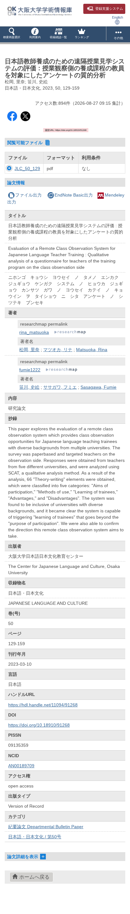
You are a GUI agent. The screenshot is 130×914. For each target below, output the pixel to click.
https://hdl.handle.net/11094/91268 (43, 704)
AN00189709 (21, 765)
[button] (11, 34)
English (117, 17)
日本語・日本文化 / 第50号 (34, 836)
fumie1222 (29, 369)
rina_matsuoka (34, 332)
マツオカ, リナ (57, 349)
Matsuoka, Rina (91, 349)
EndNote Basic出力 (74, 195)
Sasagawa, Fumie (98, 387)
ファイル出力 (28, 195)
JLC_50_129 (27, 168)
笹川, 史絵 (29, 387)
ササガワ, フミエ (60, 387)
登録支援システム (109, 8)
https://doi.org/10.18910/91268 (39, 725)
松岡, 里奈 (29, 349)
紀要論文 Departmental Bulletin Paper (45, 826)
